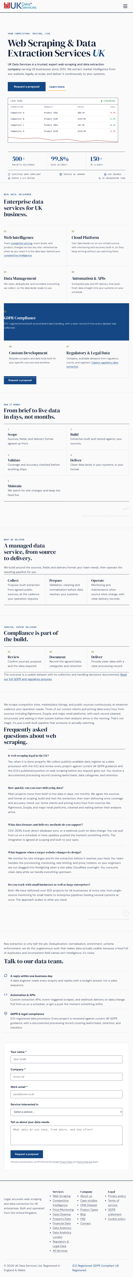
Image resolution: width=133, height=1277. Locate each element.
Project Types (89, 1209)
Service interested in (24, 1104)
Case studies (88, 1200)
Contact (85, 1223)
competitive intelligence (18, 255)
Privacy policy (117, 1196)
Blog (83, 1214)
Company (18, 1069)
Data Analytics (62, 1228)
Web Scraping (62, 1196)
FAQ (82, 1219)
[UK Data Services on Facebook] (128, 1268)
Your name (19, 1052)
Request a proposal (26, 86)
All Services (60, 1250)
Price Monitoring (63, 1209)
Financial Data (62, 1223)
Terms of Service (84, 1162)
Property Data (62, 1219)
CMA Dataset (88, 1205)
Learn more (57, 86)
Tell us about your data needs (30, 1122)
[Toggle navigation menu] (125, 6)
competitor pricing (21, 243)
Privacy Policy (66, 1162)
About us (86, 1196)
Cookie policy (117, 1219)
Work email (19, 1087)
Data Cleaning (62, 1214)
